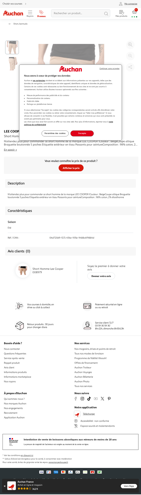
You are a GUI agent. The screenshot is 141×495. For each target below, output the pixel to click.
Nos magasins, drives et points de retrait (95, 348)
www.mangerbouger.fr (58, 462)
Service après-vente (14, 358)
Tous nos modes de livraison (89, 353)
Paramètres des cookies (55, 133)
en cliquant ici (27, 455)
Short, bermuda (20, 24)
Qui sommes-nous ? (14, 398)
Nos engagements (13, 408)
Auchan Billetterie (83, 376)
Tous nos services (83, 386)
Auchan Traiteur (82, 367)
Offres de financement (86, 362)
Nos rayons (10, 381)
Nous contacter (12, 348)
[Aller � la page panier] (134, 13)
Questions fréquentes (15, 353)
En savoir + (10, 149)
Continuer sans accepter (110, 68)
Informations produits (15, 372)
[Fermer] (4, 486)
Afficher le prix (71, 167)
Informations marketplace (17, 376)
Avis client (9, 367)
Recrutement (10, 412)
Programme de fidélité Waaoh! (90, 358)
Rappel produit (12, 362)
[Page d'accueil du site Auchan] (13, 13)
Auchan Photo (81, 381)
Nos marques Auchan (15, 403)
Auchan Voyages (83, 372)
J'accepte (82, 133)
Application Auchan (14, 417)
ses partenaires (39, 80)
